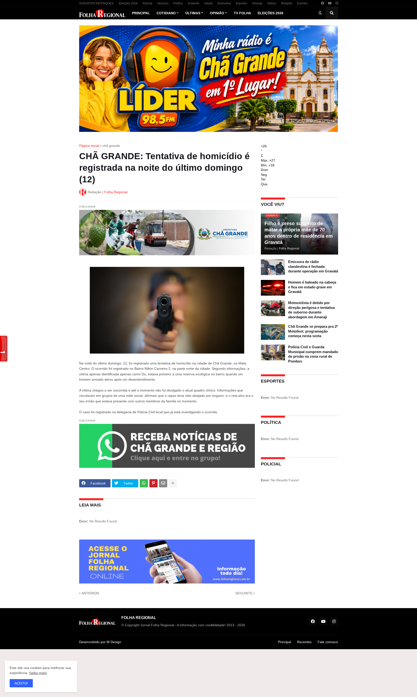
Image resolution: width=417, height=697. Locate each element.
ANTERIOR (90, 593)
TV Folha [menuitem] (242, 13)
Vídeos (271, 3)
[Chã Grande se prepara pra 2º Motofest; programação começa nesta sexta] (273, 332)
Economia (224, 3)
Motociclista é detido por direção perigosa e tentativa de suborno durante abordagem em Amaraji (311, 310)
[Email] (163, 483)
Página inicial (89, 145)
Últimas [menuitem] (192, 13)
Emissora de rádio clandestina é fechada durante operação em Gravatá (313, 266)
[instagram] (336, 3)
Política (178, 3)
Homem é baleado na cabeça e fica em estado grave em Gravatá (312, 287)
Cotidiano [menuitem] (166, 13)
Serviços (162, 3)
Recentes (304, 642)
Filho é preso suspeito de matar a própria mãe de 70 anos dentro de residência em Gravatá (298, 233)
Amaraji (257, 3)
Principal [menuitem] (141, 13)
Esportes (241, 3)
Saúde (208, 3)
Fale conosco (328, 642)
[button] (320, 13)
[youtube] (330, 3)
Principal (284, 642)
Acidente (193, 3)
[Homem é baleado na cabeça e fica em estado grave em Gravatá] (273, 288)
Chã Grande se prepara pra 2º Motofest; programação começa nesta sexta (313, 331)
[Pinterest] (153, 483)
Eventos (302, 3)
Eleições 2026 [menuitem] (270, 13)
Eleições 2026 (128, 3)
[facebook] (322, 3)
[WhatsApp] (144, 483)
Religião (286, 3)
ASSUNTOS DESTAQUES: (96, 3)
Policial (147, 3)
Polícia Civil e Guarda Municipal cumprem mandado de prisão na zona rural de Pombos (313, 354)
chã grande (111, 145)
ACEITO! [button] (21, 683)
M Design (114, 642)
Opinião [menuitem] (217, 13)
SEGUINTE (243, 593)
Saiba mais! (38, 673)
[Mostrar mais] (173, 483)
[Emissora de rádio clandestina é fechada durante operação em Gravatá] (273, 267)
